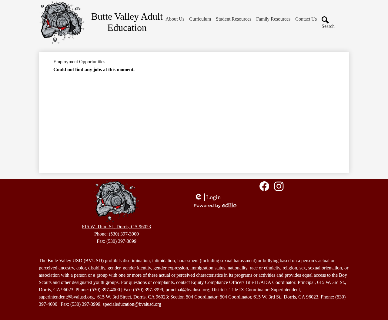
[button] (175, 19)
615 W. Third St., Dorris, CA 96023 (116, 226)
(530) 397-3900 (124, 233)
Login (207, 197)
